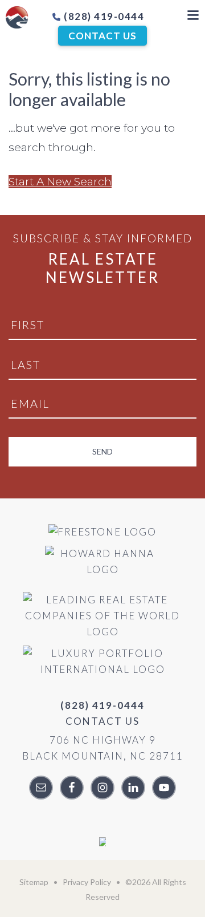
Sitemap (33, 882)
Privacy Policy (87, 882)
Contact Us (102, 36)
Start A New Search (60, 181)
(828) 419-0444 (103, 16)
